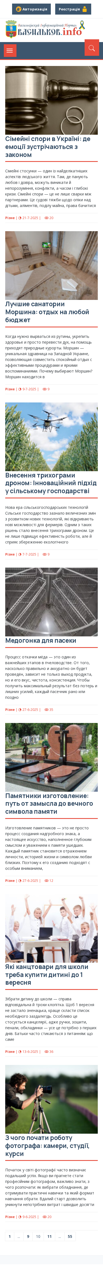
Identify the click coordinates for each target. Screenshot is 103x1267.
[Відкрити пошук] (92, 47)
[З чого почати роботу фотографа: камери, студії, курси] (51, 1099)
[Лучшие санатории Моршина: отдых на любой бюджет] (51, 265)
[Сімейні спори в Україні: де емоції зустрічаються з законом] (51, 100)
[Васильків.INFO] (46, 30)
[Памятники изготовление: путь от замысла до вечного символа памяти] (51, 757)
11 (49, 1236)
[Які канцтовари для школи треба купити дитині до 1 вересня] (51, 928)
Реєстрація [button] (70, 9)
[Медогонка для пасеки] (51, 602)
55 (70, 1236)
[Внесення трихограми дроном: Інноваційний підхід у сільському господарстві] (51, 436)
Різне (10, 218)
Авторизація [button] (34, 9)
